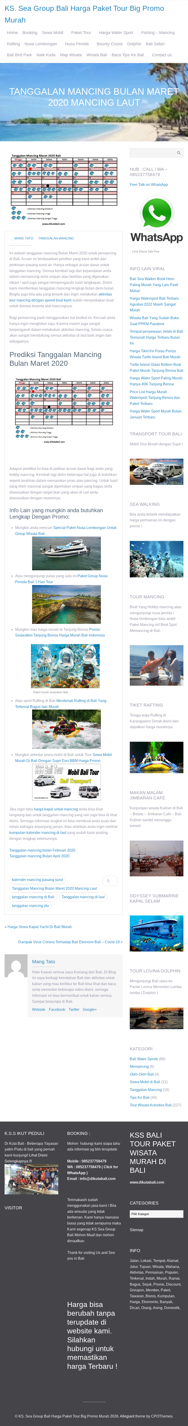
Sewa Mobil (52, 32)
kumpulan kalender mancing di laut (37, 833)
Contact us (162, 55)
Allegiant (127, 1416)
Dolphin (134, 44)
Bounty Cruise (110, 44)
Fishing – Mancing (158, 32)
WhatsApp (76, 1173)
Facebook (57, 1009)
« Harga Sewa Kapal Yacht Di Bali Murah (38, 927)
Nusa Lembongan (41, 44)
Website (38, 1009)
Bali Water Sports (144, 1059)
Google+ (90, 1009)
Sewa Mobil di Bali (145, 1082)
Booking (29, 32)
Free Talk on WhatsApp (149, 185)
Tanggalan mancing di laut (83, 897)
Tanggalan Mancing (56, 238)
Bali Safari (155, 44)
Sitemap (136, 1230)
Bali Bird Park (19, 55)
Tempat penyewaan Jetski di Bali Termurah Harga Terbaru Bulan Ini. (156, 337)
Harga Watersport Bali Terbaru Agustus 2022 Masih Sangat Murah (154, 304)
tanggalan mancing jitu (30, 906)
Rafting (13, 44)
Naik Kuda (45, 55)
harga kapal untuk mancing (56, 809)
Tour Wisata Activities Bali (151, 1105)
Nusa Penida (77, 44)
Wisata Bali (96, 55)
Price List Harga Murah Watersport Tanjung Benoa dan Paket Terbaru (155, 398)
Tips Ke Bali (139, 1097)
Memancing (139, 1066)
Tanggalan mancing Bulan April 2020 (39, 856)
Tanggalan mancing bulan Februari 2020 (42, 850)
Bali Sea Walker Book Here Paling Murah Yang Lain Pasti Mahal (154, 285)
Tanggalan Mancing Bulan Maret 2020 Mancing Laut (54, 888)
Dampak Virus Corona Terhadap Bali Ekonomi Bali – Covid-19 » (70, 942)
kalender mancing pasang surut (37, 880)
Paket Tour (81, 32)
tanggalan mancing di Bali (33, 897)
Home (12, 32)
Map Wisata (71, 55)
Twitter (74, 1009)
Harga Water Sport (116, 32)
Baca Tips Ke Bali (128, 55)
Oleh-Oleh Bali (142, 1074)
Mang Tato (23, 238)
